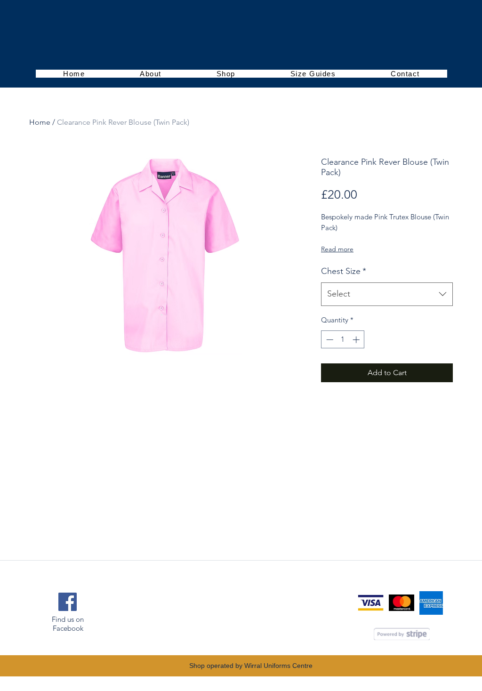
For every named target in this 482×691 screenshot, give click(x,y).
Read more (337, 249)
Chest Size (343, 271)
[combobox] (387, 294)
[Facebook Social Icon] (67, 602)
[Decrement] (328, 339)
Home (39, 122)
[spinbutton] (343, 339)
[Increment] (357, 339)
